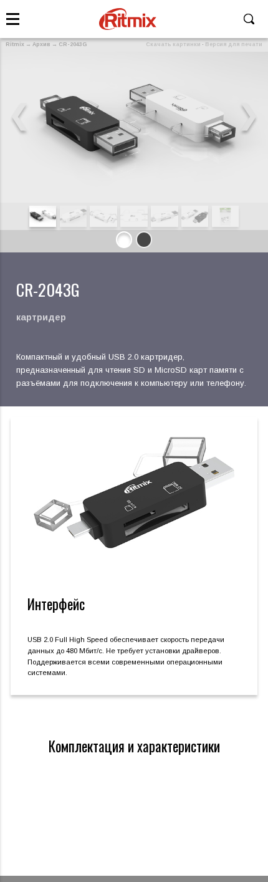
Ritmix (15, 44)
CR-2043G (73, 44)
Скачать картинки (173, 44)
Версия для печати (233, 44)
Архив (41, 44)
